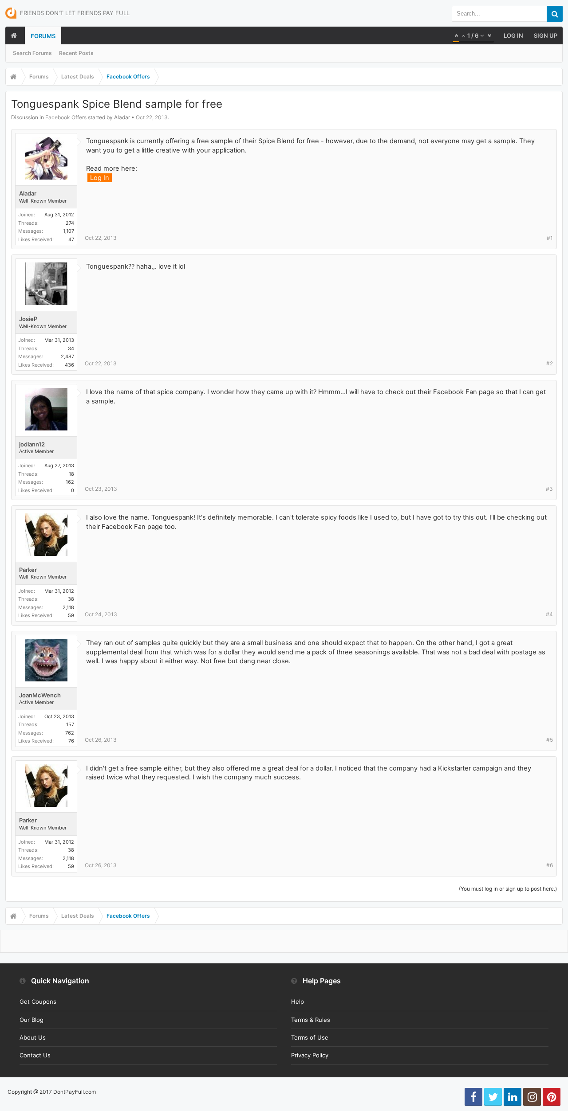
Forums (43, 35)
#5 (549, 739)
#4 (549, 614)
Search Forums (32, 53)
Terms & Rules (310, 1019)
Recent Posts (76, 53)
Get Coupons (38, 1001)
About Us (33, 1037)
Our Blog (31, 1019)
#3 (549, 488)
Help (297, 1001)
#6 (549, 865)
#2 (549, 363)
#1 (550, 238)
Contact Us (35, 1055)
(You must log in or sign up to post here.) (508, 888)
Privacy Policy (309, 1055)
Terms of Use (309, 1037)
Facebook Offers (66, 117)
